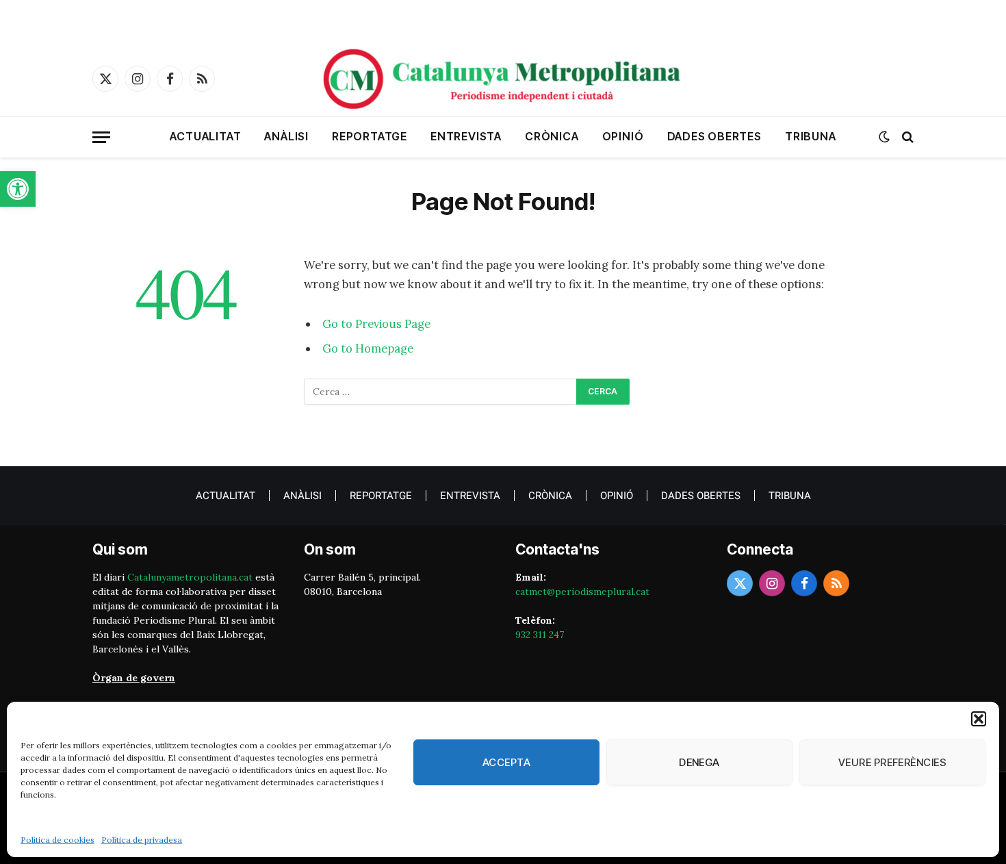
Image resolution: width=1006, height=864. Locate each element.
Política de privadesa (141, 840)
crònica (552, 136)
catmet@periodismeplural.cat (582, 591)
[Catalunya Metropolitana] (503, 78)
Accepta (506, 762)
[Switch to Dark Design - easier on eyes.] (884, 137)
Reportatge (369, 136)
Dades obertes (714, 136)
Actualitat (205, 136)
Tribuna (810, 136)
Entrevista (466, 136)
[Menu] (101, 137)
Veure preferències (892, 762)
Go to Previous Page (376, 323)
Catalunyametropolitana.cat (190, 577)
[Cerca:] (441, 392)
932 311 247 (539, 634)
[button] (18, 189)
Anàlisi (286, 136)
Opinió (623, 136)
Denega (699, 762)
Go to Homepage (367, 348)
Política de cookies (57, 840)
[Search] (906, 137)
